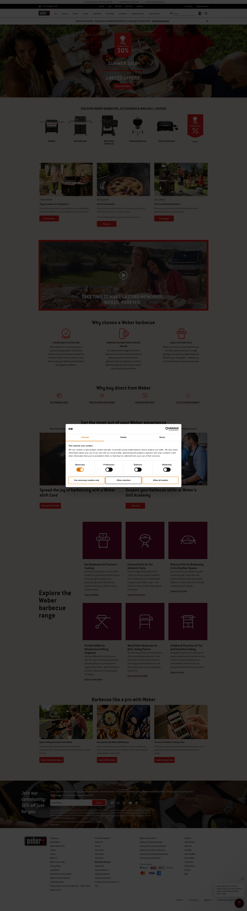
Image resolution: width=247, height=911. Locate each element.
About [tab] (162, 437)
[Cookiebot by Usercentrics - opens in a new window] (167, 429)
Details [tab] (123, 437)
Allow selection (123, 480)
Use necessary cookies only (86, 480)
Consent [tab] (85, 437)
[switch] (109, 470)
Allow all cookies (160, 480)
